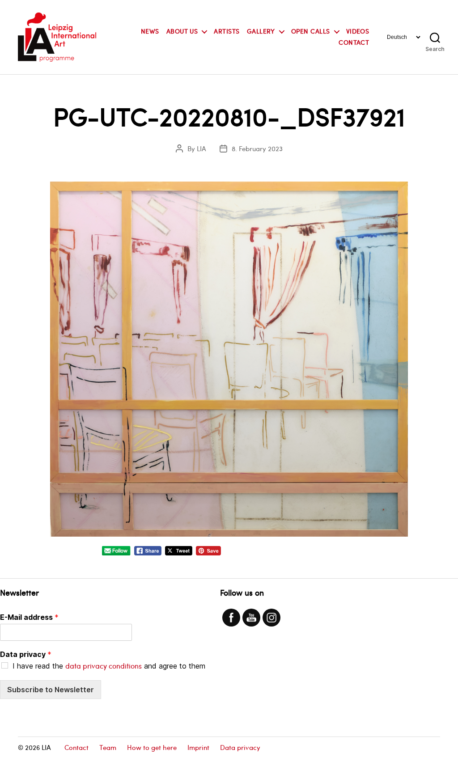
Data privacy (25, 654)
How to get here (152, 747)
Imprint (198, 747)
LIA (201, 148)
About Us (182, 31)
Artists (226, 31)
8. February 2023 (257, 148)
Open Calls (310, 31)
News (150, 31)
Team (107, 747)
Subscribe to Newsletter (50, 689)
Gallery (261, 31)
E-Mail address (29, 617)
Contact (354, 43)
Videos (357, 31)
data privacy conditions (103, 665)
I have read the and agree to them (109, 665)
